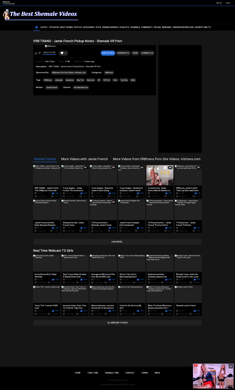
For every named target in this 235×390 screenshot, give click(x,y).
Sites (98, 27)
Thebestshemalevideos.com (110, 385)
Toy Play (124, 80)
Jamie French (51, 87)
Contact (130, 373)
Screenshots (123, 53)
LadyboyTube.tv (202, 27)
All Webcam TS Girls (117, 323)
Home (78, 373)
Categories (88, 27)
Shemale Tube (112, 373)
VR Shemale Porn (81, 87)
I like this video (36, 53)
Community (147, 27)
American (70, 80)
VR (99, 80)
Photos (78, 27)
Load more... (118, 242)
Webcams (166, 27)
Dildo (133, 80)
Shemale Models (110, 27)
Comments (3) (147, 53)
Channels (135, 27)
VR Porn (106, 80)
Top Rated (54, 27)
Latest (44, 27)
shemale (58, 80)
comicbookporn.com (182, 27)
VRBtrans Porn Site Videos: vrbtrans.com (69, 73)
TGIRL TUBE (92, 373)
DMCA (157, 373)
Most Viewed (66, 27)
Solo (115, 80)
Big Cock (90, 80)
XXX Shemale (10, 4)
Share (135, 53)
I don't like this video (39, 53)
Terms (144, 373)
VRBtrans (109, 73)
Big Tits (80, 80)
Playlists (124, 27)
